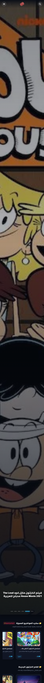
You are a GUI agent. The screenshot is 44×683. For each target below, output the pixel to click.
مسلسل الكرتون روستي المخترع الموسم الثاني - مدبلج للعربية (22, 594)
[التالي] (6, 645)
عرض (19, 656)
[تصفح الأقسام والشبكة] (4, 4)
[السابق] (38, 645)
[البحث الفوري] (40, 4)
